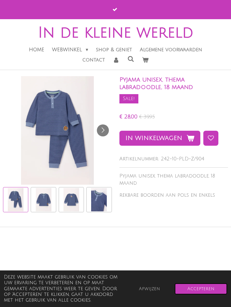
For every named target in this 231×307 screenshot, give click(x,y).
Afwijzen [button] (149, 289)
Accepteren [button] (200, 289)
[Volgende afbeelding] (103, 130)
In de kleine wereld (115, 33)
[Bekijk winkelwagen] (145, 60)
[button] (15, 199)
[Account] (116, 60)
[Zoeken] (130, 59)
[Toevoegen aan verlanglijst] (210, 138)
